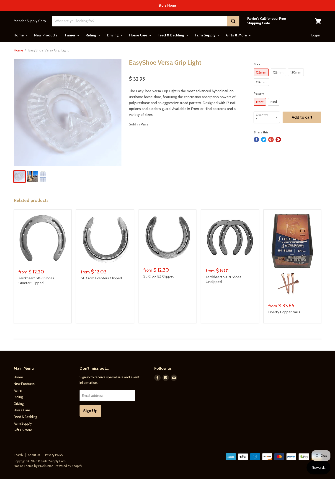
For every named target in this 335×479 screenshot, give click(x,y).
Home (19, 35)
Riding (91, 35)
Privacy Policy (54, 455)
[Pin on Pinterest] (278, 139)
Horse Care (138, 35)
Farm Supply (205, 35)
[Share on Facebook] (256, 139)
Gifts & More (237, 35)
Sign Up (90, 410)
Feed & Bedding (171, 35)
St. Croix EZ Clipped (158, 276)
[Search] (233, 21)
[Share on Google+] (271, 139)
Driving (113, 35)
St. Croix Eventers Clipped (101, 278)
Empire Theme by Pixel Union (34, 466)
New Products (45, 35)
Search (18, 455)
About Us (34, 455)
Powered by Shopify (68, 466)
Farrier (70, 35)
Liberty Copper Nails (284, 312)
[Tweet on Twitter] (263, 139)
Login (315, 35)
